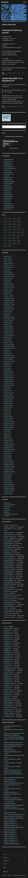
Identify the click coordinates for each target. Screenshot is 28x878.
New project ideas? (9, 534)
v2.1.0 (18, 235)
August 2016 (7, 363)
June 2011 (6, 433)
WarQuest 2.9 (13, 820)
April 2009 (7, 480)
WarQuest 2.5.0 (13, 838)
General (6, 170)
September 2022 (8, 304)
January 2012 (7, 420)
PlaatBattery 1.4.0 (8, 685)
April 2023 (7, 293)
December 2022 (8, 298)
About (5, 593)
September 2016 (8, 361)
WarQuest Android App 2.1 (18, 805)
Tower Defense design (10, 547)
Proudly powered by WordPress (19, 875)
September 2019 (8, 335)
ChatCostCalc (7, 165)
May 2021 (6, 315)
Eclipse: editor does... (9, 563)
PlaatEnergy (7, 183)
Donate (6, 608)
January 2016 (7, 374)
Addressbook (7, 159)
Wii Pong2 (7, 551)
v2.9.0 (13, 240)
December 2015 (8, 376)
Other (4, 864)
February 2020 (8, 328)
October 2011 (7, 425)
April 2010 (6, 458)
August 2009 (7, 473)
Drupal (6, 587)
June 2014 (6, 387)
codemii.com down (9, 609)
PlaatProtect (7, 189)
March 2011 (7, 438)
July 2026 (6, 256)
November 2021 (8, 307)
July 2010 (6, 453)
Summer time (7, 613)
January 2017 (7, 353)
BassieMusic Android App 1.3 (16, 737)
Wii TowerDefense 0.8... (10, 580)
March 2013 (7, 403)
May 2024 (6, 282)
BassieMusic (7, 161)
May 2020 (6, 324)
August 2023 (7, 291)
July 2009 (6, 475)
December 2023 (8, 285)
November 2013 (8, 398)
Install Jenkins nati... (9, 716)
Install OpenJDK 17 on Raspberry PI (12, 79)
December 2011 (8, 422)
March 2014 (7, 390)
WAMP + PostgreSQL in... (10, 538)
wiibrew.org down (8, 595)
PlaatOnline (7, 187)
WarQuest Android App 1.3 (17, 827)
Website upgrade (8, 578)
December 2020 (8, 317)
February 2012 (8, 418)
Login (4, 867)
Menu (24, 2)
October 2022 (7, 302)
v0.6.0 (9, 221)
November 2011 (8, 423)
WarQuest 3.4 (14, 807)
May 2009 (6, 479)
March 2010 (7, 460)
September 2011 (8, 427)
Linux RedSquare (8, 602)
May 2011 (6, 434)
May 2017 (6, 352)
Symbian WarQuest (9, 606)
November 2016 (8, 357)
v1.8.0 (5, 235)
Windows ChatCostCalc (10, 615)
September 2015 (8, 381)
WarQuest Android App (10, 584)
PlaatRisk (6, 190)
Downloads (7, 591)
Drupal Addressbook (9, 560)
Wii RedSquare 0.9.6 (9, 589)
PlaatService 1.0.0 (8, 687)
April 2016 (6, 368)
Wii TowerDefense (9, 543)
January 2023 (7, 296)
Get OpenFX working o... (10, 668)
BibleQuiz (6, 163)
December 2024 (8, 274)
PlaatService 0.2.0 (8, 643)
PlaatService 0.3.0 (8, 639)
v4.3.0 (18, 240)
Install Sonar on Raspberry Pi (16, 733)
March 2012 (7, 416)
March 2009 (7, 482)
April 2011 (6, 436)
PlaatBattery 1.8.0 (8, 654)
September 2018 (8, 348)
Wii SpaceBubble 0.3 (9, 571)
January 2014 (7, 394)
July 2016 (6, 364)
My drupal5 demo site (18, 814)
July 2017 (6, 350)
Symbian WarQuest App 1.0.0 (16, 777)
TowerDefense (8, 207)
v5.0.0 (18, 243)
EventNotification (9, 168)
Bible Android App (9, 700)
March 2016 (7, 370)
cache (5, 626)
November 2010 (8, 445)
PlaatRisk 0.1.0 (8, 645)
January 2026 (7, 265)
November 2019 (8, 331)
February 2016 (8, 372)
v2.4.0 (9, 238)
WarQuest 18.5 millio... (10, 569)
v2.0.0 (13, 235)
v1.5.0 (13, 232)
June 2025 (6, 269)
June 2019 (6, 339)
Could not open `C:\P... (10, 586)
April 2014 (6, 388)
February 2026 (8, 263)
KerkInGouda (7, 172)
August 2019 (7, 337)
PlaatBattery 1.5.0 (8, 689)
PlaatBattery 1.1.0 (8, 678)
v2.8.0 (9, 240)
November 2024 (8, 276)
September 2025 (8, 267)
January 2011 (7, 442)
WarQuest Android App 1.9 (16, 816)
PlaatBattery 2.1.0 (8, 667)
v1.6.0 (17, 232)
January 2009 (7, 486)
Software (6, 525)
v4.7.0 (14, 243)
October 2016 (7, 359)
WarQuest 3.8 (14, 792)
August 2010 (7, 451)
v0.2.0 (9, 218)
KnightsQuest (7, 174)
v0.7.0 (14, 221)
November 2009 (8, 468)
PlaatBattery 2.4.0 (8, 635)
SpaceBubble (7, 205)
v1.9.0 (9, 235)
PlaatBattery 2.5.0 (8, 694)
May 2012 (6, 412)
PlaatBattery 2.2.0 (8, 646)
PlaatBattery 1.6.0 (8, 692)
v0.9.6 (14, 227)
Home (4, 854)
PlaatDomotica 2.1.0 (9, 709)
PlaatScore (7, 192)
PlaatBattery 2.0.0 (8, 681)
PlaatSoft (4, 2)
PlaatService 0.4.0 (8, 661)
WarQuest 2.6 (13, 834)
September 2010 (8, 449)
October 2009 (7, 469)
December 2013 (8, 396)
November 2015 (8, 377)
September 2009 (8, 471)
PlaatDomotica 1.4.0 (9, 711)
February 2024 (8, 283)
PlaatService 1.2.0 (8, 652)
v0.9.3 (18, 224)
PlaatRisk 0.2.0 (8, 648)
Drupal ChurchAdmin (9, 617)
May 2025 (6, 271)
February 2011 (7, 440)
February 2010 (8, 462)
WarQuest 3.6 (13, 803)
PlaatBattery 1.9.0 (8, 657)
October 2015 (7, 379)
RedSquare (7, 203)
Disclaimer (7, 597)
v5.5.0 (5, 246)
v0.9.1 (9, 224)
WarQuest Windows (9, 567)
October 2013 (7, 399)
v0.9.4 (5, 227)
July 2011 (6, 431)
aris (5, 779)
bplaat (5, 737)
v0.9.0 (5, 224)
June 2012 (6, 411)
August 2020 (7, 322)
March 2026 (7, 261)
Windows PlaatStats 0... (10, 556)
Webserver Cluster (9, 799)
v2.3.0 (5, 238)
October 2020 (7, 320)
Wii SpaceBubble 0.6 (9, 554)
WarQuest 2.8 (13, 821)
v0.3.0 (14, 218)
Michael (6, 794)
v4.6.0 (9, 243)
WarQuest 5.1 (13, 781)
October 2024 (7, 278)
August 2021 (7, 311)
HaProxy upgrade (8, 702)
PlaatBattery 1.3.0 (8, 674)
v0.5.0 (5, 221)
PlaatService (7, 196)
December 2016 (8, 355)
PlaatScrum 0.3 (12, 779)
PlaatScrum (7, 194)
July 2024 (6, 280)
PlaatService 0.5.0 (8, 637)
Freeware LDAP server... (10, 536)
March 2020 (7, 326)
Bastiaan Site (7, 503)
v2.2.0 (22, 235)
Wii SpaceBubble (8, 549)
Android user (7, 808)
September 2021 (8, 309)
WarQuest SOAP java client (16, 744)
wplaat (5, 73)
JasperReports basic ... (9, 532)
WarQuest (6, 209)
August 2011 (7, 429)
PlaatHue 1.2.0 (7, 632)
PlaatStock (7, 707)
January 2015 (7, 383)
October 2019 (7, 333)
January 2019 (7, 342)
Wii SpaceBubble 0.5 (9, 565)
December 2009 (8, 466)
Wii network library (9, 540)
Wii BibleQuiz (7, 545)
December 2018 (8, 344)
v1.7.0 (22, 232)
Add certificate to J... (9, 703)
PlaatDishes (7, 179)
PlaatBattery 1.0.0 (8, 680)
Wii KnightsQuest (8, 582)
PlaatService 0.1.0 (8, 633)
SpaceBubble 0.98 (14, 797)
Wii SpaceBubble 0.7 (9, 573)
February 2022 (8, 306)
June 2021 (6, 313)
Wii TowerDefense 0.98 (16, 742)
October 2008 (7, 492)
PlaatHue (6, 185)
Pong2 (6, 201)
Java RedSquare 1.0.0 (9, 656)
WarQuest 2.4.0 (13, 840)
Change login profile (9, 611)
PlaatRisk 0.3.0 (8, 650)
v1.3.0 (5, 232)
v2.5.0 (14, 238)
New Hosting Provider (15, 770)
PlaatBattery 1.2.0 (8, 676)
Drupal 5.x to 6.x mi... (9, 576)
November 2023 (8, 287)
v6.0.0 (9, 246)
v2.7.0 (5, 240)
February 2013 (7, 405)
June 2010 (6, 455)
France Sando (7, 814)
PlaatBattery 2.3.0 (8, 659)
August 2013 (7, 401)
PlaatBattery (7, 177)
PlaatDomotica (8, 181)
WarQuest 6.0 (12, 750)
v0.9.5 (9, 227)
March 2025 (7, 272)
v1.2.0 (22, 229)
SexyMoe (6, 792)
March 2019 (7, 341)
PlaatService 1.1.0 (8, 663)
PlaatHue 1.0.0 (7, 641)
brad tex (6, 762)
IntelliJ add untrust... (9, 715)
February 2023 (8, 295)
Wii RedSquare (8, 552)
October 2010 (7, 447)
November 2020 (8, 318)
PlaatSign (6, 198)
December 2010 (8, 444)
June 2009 (7, 477)
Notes (19, 73)
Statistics (6, 600)
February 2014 (8, 392)
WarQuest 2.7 (13, 831)
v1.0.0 (14, 229)
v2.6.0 (18, 238)
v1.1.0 (18, 229)
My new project (8, 541)
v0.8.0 (18, 221)
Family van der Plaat (9, 504)
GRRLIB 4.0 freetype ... (10, 527)
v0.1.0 (5, 218)
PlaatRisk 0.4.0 (8, 630)
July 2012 (6, 409)
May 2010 (6, 457)
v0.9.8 (5, 229)
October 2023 (7, 289)
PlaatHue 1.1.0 (7, 696)
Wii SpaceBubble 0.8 (9, 575)
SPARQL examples (9, 713)
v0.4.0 (18, 218)
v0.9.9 (9, 229)
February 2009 (8, 484)
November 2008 (8, 490)
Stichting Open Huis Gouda (11, 514)
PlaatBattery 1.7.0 (8, 665)
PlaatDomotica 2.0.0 (9, 705)
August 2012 (7, 407)
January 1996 (7, 493)
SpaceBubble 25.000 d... (10, 528)
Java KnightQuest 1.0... (10, 670)
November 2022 (8, 300)
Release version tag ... (9, 672)
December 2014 (8, 385)
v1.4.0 (9, 232)
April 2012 (6, 414)
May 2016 (6, 366)
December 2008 (8, 488)
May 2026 (6, 260)
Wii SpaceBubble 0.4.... (10, 562)
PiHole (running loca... (10, 691)
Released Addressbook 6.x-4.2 (16, 783)
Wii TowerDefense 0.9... (10, 558)
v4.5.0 (5, 243)
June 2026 (7, 258)
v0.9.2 (14, 224)
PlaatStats (7, 200)
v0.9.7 (18, 227)
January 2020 (7, 329)
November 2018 (8, 346)
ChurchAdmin (7, 166)
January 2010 (7, 464)
